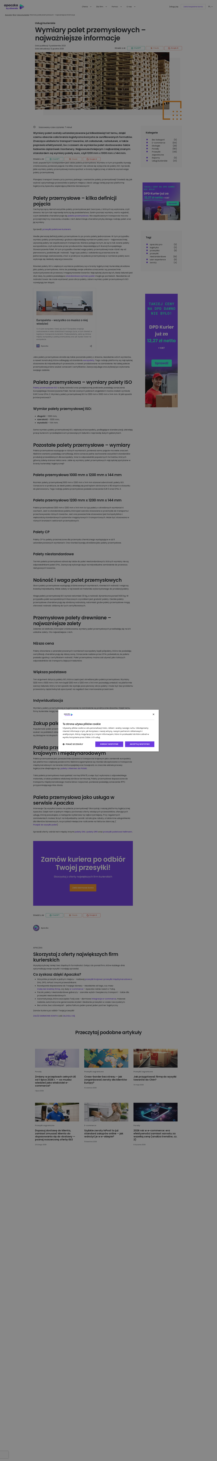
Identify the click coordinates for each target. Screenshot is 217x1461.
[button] (73, 744)
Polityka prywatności (110, 737)
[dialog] (108, 730)
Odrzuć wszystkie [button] (109, 744)
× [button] (153, 714)
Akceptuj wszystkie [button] (140, 744)
